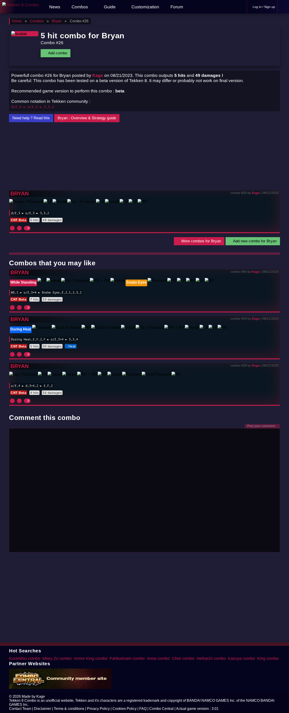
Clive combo (183, 658)
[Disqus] (144, 492)
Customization (144, 6)
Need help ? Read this (31, 118)
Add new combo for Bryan (254, 241)
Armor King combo (90, 658)
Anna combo (158, 658)
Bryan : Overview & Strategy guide (87, 118)
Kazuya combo (241, 658)
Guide (110, 6)
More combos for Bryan (200, 241)
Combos (79, 6)
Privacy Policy (98, 709)
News (54, 6)
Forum (176, 6)
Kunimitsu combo (24, 658)
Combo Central (161, 709)
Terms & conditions (69, 709)
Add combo (57, 53)
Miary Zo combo (57, 658)
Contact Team (20, 709)
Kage (97, 75)
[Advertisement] (144, 156)
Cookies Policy (124, 709)
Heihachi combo (211, 658)
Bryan (19, 193)
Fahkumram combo (127, 658)
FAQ (143, 709)
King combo (268, 658)
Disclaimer (42, 709)
